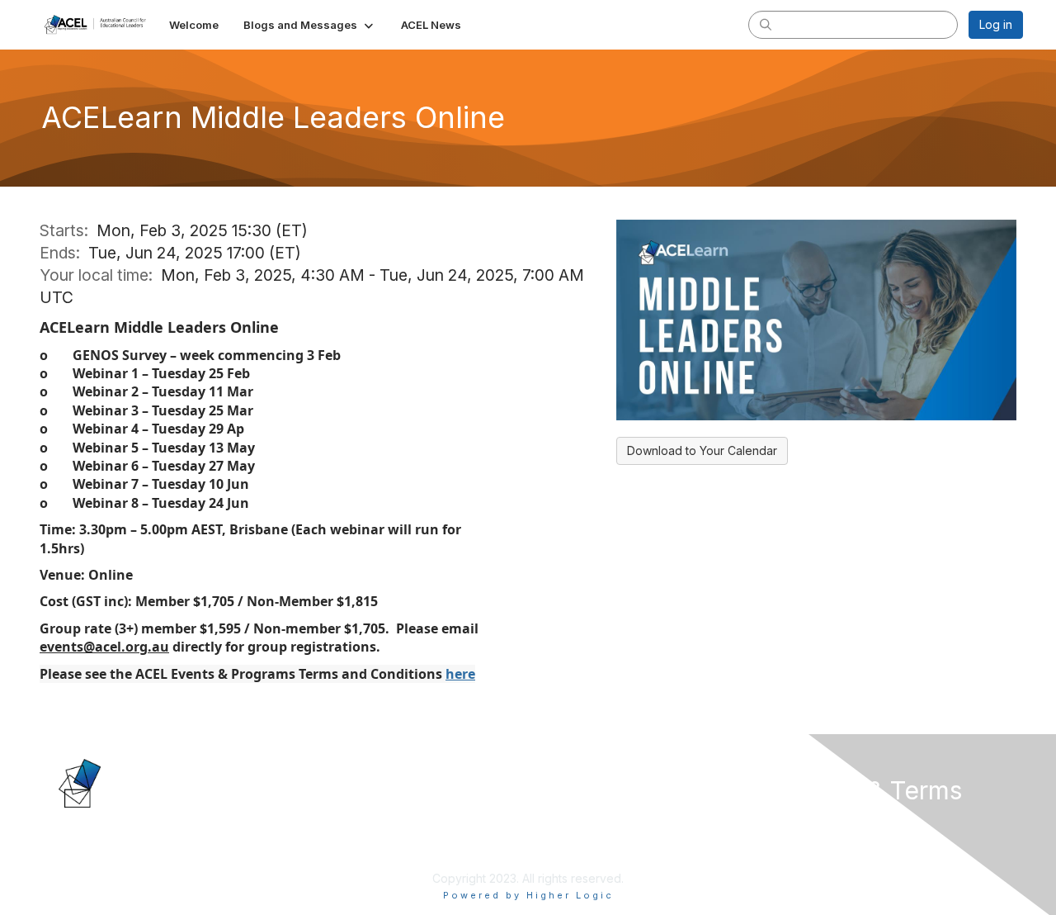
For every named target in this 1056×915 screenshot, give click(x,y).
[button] (310, 24)
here (460, 674)
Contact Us (326, 821)
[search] (765, 24)
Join (546, 821)
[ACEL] (115, 782)
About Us (798, 821)
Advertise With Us (345, 838)
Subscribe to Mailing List (362, 853)
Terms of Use (809, 838)
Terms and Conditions (832, 853)
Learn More (566, 853)
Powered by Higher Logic (528, 895)
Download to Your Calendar (702, 450)
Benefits (557, 838)
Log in (995, 24)
